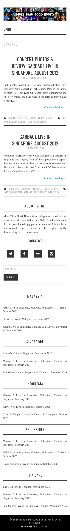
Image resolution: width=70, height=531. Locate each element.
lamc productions (37, 122)
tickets (32, 118)
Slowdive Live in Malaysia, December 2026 (26, 319)
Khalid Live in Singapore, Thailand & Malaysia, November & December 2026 (35, 328)
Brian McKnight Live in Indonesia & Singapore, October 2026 (35, 416)
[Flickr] (38, 254)
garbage (22, 122)
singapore (26, 189)
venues (49, 118)
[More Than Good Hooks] (35, 14)
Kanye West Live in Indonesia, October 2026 (26, 406)
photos (23, 118)
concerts (13, 118)
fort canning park (13, 192)
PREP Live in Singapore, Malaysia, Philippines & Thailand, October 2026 (35, 309)
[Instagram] (51, 254)
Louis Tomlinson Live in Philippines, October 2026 (30, 464)
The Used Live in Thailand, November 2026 (26, 486)
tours (41, 118)
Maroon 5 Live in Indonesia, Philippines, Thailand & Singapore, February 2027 (35, 362)
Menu (7, 29)
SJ (46, 77)
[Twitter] (10, 254)
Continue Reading (55, 107)
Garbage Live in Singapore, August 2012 (35, 140)
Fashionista (28, 526)
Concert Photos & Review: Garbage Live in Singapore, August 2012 (35, 65)
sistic (56, 192)
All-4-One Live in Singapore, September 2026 (27, 353)
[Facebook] (24, 254)
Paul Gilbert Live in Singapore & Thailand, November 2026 (35, 372)
